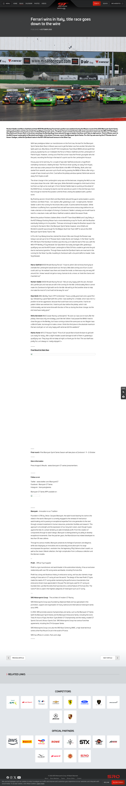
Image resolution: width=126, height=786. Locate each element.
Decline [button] (106, 782)
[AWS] (12, 741)
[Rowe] (56, 741)
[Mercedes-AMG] (56, 716)
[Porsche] (70, 716)
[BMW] (41, 702)
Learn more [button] (40, 783)
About (46, 778)
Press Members (54, 778)
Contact (79, 778)
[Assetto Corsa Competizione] (113, 741)
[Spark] (56, 756)
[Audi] (27, 702)
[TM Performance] (99, 741)
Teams (63, 778)
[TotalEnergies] (41, 741)
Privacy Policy (71, 778)
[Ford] (84, 702)
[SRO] (84, 756)
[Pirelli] (27, 741)
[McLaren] (113, 702)
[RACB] (70, 756)
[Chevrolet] (56, 702)
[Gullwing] (41, 756)
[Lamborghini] (99, 702)
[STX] (84, 741)
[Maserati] (70, 741)
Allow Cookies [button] (118, 782)
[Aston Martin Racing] (12, 702)
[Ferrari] (70, 702)
